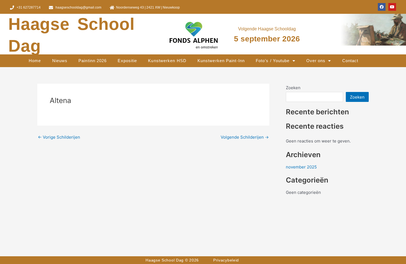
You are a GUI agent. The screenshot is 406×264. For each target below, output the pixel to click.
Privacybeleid (226, 260)
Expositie (127, 60)
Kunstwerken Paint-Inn (221, 60)
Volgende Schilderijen (245, 137)
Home (35, 60)
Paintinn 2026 (92, 60)
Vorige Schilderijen (59, 137)
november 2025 (301, 167)
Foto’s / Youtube (273, 60)
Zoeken (293, 87)
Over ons (316, 60)
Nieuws (60, 60)
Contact (350, 60)
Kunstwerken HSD (167, 60)
